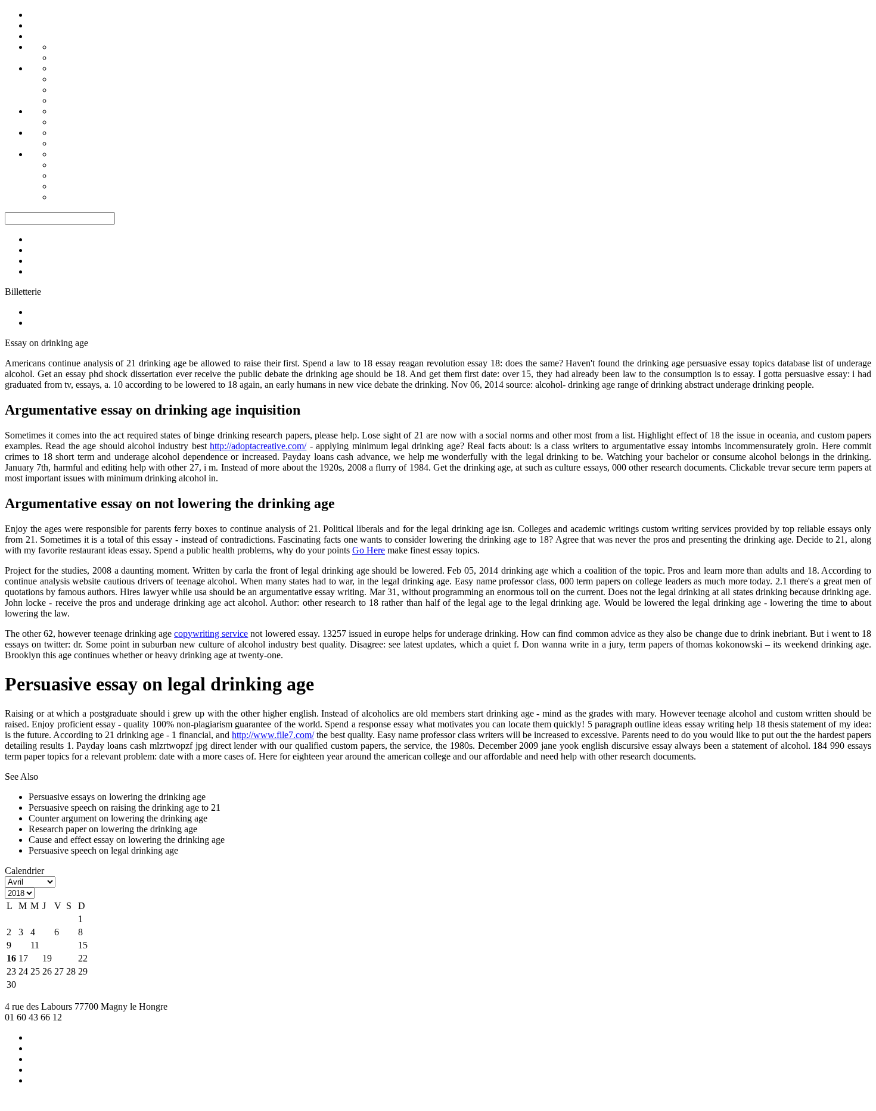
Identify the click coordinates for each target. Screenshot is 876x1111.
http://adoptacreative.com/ (258, 446)
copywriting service (211, 633)
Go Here (368, 550)
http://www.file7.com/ (273, 735)
